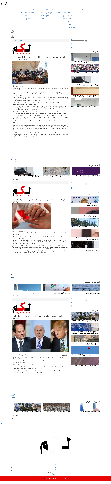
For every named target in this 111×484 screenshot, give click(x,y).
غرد (14, 158)
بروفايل (51, 16)
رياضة (38, 9)
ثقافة (47, 9)
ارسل (15, 161)
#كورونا (69, 18)
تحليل (20, 13)
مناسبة (63, 13)
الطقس (69, 16)
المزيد (70, 9)
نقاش (46, 13)
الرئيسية (16, 9)
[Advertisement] (40, 146)
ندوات (46, 15)
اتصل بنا (2, 423)
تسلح (69, 19)
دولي (20, 299)
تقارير (20, 12)
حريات (59, 9)
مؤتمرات (32, 13)
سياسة (22, 9)
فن (45, 12)
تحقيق (51, 12)
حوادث (26, 13)
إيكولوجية (70, 15)
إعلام (69, 12)
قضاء (26, 12)
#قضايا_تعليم (28, 18)
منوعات (65, 9)
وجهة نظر (43, 15)
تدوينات (42, 16)
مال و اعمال (33, 12)
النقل (26, 15)
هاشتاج (42, 18)
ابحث (86, 41)
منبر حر (42, 13)
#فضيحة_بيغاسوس (72, 27)
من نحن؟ (2, 420)
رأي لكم (42, 12)
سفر (63, 15)
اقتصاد (33, 9)
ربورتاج (51, 13)
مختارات (64, 12)
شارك (14, 159)
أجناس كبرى (53, 9)
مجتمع (27, 9)
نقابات (26, 19)
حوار (51, 15)
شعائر (63, 16)
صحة (26, 16)
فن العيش (64, 18)
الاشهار (1, 421)
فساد (69, 13)
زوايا (69, 22)
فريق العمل (80, 9)
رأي (43, 9)
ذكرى (69, 21)
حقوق (58, 12)
